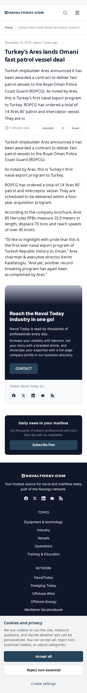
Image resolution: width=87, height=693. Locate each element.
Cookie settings (43, 683)
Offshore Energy (44, 601)
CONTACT (23, 368)
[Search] (65, 12)
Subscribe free (43, 445)
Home (9, 27)
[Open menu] (77, 13)
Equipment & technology (43, 522)
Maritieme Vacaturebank (43, 610)
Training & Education (43, 554)
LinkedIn (48, 128)
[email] (43, 395)
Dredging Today (43, 585)
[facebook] (14, 395)
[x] (23, 395)
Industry (43, 530)
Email (75, 128)
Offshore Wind (43, 593)
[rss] (52, 395)
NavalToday (43, 577)
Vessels (43, 538)
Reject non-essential (43, 670)
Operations (43, 546)
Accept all (44, 656)
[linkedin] (33, 395)
